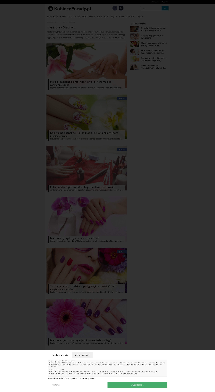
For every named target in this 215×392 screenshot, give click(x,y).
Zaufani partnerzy (82, 355)
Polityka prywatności (60, 355)
